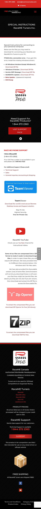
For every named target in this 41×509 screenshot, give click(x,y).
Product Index (13, 504)
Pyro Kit (20, 399)
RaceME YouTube (20, 240)
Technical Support (12, 170)
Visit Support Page (20, 131)
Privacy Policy (26, 504)
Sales (7, 173)
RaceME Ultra (20, 395)
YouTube (21, 243)
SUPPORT (20, 436)
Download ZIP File (27, 75)
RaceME (20, 392)
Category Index (28, 502)
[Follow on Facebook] (20, 483)
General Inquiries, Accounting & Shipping (20, 175)
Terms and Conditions (12, 502)
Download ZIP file (11, 67)
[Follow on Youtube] (20, 490)
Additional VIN (20, 402)
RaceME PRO (20, 397)
